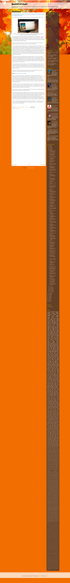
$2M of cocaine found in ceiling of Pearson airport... (52, 164)
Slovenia (57, 536)
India (48, 438)
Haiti (57, 508)
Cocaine (52, 490)
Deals (55, 368)
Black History (49, 463)
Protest (57, 383)
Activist (53, 521)
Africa (55, 320)
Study (48, 446)
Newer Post (14, 164)
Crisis (53, 315)
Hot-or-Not (48, 393)
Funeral (56, 492)
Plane (52, 444)
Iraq (47, 483)
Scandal (56, 322)
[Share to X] (32, 107)
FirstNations (52, 492)
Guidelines (56, 548)
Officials (53, 511)
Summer (54, 565)
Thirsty (48, 409)
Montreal (48, 394)
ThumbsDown (55, 356)
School (52, 421)
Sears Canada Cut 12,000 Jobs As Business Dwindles (53, 92)
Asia (55, 336)
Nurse (57, 485)
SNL (55, 515)
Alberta (53, 384)
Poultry (48, 559)
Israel (56, 493)
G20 (56, 507)
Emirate (52, 546)
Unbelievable (56, 353)
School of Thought (54, 377)
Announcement (55, 344)
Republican (49, 515)
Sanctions (52, 562)
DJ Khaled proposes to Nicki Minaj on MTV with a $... (52, 273)
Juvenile (48, 369)
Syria (48, 461)
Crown (51, 525)
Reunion (52, 561)
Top (47, 378)
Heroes (48, 425)
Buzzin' (53, 361)
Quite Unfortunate (53, 349)
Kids (52, 494)
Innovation (48, 406)
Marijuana (51, 495)
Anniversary (56, 501)
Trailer (54, 567)
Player (56, 454)
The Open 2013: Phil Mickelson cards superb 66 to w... (52, 243)
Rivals (50, 387)
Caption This (49, 348)
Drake (48, 437)
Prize (54, 513)
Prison (52, 445)
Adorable (56, 500)
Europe (48, 331)
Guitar (54, 508)
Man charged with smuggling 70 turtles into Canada (52, 216)
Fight (50, 464)
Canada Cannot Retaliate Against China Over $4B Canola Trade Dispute (52, 55)
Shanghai (56, 563)
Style (50, 565)
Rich (53, 535)
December (51, 491)
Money (57, 422)
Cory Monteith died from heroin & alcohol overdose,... (52, 228)
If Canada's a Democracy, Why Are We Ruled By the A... (52, 191)
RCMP (56, 434)
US (57, 314)
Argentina (56, 539)
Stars (52, 517)
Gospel (53, 548)
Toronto (48, 336)
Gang (49, 529)
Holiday (56, 458)
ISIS (52, 393)
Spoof (48, 487)
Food (56, 452)
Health (56, 316)
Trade (56, 461)
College (51, 543)
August (50, 286)
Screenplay (51, 536)
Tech (51, 334)
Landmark (55, 402)
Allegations (49, 389)
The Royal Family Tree (52, 253)
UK (50, 329)
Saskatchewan (51, 417)
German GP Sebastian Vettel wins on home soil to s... (52, 170)
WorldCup (49, 358)
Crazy (55, 358)
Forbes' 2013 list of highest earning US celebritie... (52, 249)
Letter (56, 494)
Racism (48, 514)
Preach (54, 559)
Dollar (52, 482)
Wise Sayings (56, 397)
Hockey (48, 381)
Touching (49, 344)
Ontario (55, 370)
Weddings (48, 431)
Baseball (48, 457)
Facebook (49, 452)
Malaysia (54, 532)
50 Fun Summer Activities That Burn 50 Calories (52, 194)
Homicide (56, 529)
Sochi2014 (55, 486)
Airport (53, 501)
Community (49, 504)
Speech (56, 498)
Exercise (57, 546)
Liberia (48, 495)
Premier (57, 559)
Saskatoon (48, 478)
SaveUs (55, 359)
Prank (48, 513)
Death (53, 404)
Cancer (48, 427)
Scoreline (55, 445)
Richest (54, 561)
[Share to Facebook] (33, 107)
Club (52, 503)
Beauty (57, 364)
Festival (56, 433)
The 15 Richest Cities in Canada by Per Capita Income (55, 71)
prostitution (49, 521)
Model (52, 425)
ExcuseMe (56, 354)
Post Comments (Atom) (30, 167)
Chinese (50, 428)
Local (56, 531)
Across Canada (50, 322)
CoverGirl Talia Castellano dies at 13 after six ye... (52, 225)
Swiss (51, 566)
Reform (56, 514)
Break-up (56, 457)
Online (54, 443)
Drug (57, 482)
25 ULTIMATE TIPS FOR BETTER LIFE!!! (52, 161)
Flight (48, 507)
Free (55, 528)
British (56, 414)
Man (54, 422)
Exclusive (48, 373)
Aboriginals (55, 470)
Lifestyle (48, 335)
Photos (53, 394)
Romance (57, 561)
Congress (56, 490)
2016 (49, 296)
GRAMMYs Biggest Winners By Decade (52, 268)
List (53, 403)
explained (14, 36)
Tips (50, 343)
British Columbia (54, 381)
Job (57, 428)
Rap (52, 514)
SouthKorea (52, 516)
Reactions (48, 455)
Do (56, 436)
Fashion (54, 332)
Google (50, 474)
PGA (56, 511)
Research (48, 374)
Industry (52, 459)
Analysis (57, 423)
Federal (52, 420)
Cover (54, 472)
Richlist (56, 477)
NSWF (48, 554)
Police (50, 368)
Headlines (49, 321)
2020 (49, 301)
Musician (52, 438)
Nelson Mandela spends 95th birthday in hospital (52, 231)
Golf (52, 458)
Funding (53, 464)
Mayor (56, 484)
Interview (52, 395)
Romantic (56, 535)
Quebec (55, 382)
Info (56, 404)
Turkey (54, 537)
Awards (48, 337)
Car (47, 422)
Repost (48, 377)
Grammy (50, 465)
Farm (53, 527)
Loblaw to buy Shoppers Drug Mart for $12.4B (52, 206)
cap (48, 569)
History (50, 388)
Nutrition (52, 426)
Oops (56, 379)
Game (56, 437)
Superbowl (56, 446)
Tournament (54, 409)
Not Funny (52, 379)
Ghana (57, 547)
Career (52, 378)
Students (57, 469)
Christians (53, 481)
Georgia (48, 508)
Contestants (53, 544)
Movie (56, 425)
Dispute (55, 432)
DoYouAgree (49, 382)
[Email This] (30, 107)
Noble (57, 495)
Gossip (53, 385)
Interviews (49, 359)
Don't (48, 333)
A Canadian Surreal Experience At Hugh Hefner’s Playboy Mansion (53, 130)
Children (53, 436)
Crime (56, 401)
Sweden (48, 566)
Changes (55, 440)
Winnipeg (49, 370)
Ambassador (49, 471)
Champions (52, 427)
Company (48, 441)
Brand (52, 457)
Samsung (52, 498)
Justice (48, 434)
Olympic (50, 443)
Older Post (43, 164)
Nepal (51, 554)
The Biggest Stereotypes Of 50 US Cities (52, 213)
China (50, 424)
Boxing (56, 421)
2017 (49, 297)
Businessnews (49, 410)
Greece (53, 474)
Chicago (49, 481)
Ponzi (53, 558)
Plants (48, 558)
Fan (51, 527)
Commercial (55, 503)
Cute (52, 441)
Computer (53, 524)
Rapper (50, 391)
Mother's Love (51, 240)
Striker (48, 565)
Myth (55, 495)
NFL (57, 386)
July (50, 149)
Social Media (55, 337)
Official (57, 533)
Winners (51, 462)
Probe (56, 513)
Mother (48, 415)
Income (53, 493)
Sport (48, 316)
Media (56, 393)
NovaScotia (53, 485)
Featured (18, 108)
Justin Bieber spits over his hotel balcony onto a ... (52, 284)
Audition (57, 540)
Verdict (48, 366)
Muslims (54, 533)
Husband (50, 449)
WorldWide (55, 355)
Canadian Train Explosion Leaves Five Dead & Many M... (52, 175)
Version (57, 537)
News (57, 323)
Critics (53, 505)
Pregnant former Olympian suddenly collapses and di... (52, 236)
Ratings (51, 535)
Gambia (55, 547)
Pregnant (55, 444)
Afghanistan (49, 501)
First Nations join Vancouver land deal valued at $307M (55, 98)
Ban (51, 418)
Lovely (55, 369)
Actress (48, 396)
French (54, 507)
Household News (49, 402)
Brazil (56, 463)
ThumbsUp (49, 372)
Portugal (56, 558)
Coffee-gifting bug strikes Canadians (52, 279)
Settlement (52, 563)
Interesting (49, 340)
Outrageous (49, 342)
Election (56, 374)
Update (56, 311)
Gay (55, 363)
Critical (49, 505)
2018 (49, 298)
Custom (56, 505)
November (51, 290)
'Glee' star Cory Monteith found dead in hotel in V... (52, 197)
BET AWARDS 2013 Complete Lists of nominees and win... (52, 151)
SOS (54, 339)
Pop (52, 434)
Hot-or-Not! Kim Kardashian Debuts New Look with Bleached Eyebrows (53, 136)
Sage (52, 450)
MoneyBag (56, 348)
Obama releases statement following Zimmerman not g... (52, 200)
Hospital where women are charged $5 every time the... (52, 222)
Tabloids (55, 365)
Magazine (50, 386)
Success (51, 537)
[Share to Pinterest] (34, 107)
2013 (49, 145)
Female (56, 506)
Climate (49, 503)
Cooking (57, 544)
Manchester (55, 552)
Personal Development (55, 390)
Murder (48, 426)
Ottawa (51, 363)
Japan (54, 483)
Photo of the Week (50, 375)
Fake (49, 492)
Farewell (53, 362)
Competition (50, 412)
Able (53, 387)
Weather (48, 439)
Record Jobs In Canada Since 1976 (52, 52)
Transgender (53, 488)
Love (50, 355)
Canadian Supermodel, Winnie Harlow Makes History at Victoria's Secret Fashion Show (55, 114)
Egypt (49, 448)
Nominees (48, 454)
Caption (54, 447)
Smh (48, 516)
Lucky (54, 551)
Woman (55, 405)
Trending (49, 356)
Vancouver (55, 388)
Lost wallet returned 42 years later (52, 233)
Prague (51, 559)
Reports (53, 341)
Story (56, 430)
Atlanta (50, 540)
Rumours (53, 400)
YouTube (52, 500)
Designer (57, 525)
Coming (57, 543)
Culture (54, 525)
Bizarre (55, 389)
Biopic (49, 502)
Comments (54, 366)
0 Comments (26, 107)
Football (57, 384)
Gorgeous (49, 548)
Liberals (53, 475)
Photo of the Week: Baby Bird (52, 265)
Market (54, 418)
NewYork (55, 449)
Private (51, 513)
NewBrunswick (55, 554)
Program (56, 468)
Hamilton (48, 493)
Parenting (48, 468)
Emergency (48, 546)
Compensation (49, 524)
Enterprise (53, 448)
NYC (56, 438)
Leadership (49, 531)
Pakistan (53, 454)
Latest (56, 550)
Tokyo (48, 567)
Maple (56, 475)
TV (53, 411)
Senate (55, 562)
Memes (54, 383)
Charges (57, 427)
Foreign (48, 473)
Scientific (56, 455)
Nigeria (56, 467)
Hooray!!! (48, 459)
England (48, 506)
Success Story (49, 380)
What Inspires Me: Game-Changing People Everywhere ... (52, 256)
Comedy (48, 458)
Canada (49, 311)
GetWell (57, 473)
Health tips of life (51, 189)
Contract (57, 524)
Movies (54, 386)
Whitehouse (49, 470)
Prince (48, 445)
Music (55, 327)
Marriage (54, 330)
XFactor (48, 520)
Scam (48, 536)
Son (52, 430)
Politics (50, 354)
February (56, 527)
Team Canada (52, 461)
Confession (56, 504)
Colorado (54, 543)
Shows (52, 486)
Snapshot (49, 320)
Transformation (55, 518)
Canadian (49, 314)
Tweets (57, 488)
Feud (48, 528)
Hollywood (49, 360)
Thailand (56, 566)
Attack (55, 396)
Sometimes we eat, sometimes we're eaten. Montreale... (52, 179)
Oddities (53, 333)
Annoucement (55, 471)
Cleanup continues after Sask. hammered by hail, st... (52, 208)
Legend (48, 353)
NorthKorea (49, 485)
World (56, 380)
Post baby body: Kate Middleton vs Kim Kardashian (52, 262)
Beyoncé (50, 447)
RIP (57, 326)
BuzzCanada (19, 4)
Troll (56, 417)
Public (53, 497)
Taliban (50, 479)
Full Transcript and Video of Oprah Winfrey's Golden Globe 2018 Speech (54, 84)
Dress (55, 482)
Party (48, 444)
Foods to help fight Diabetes (52, 181)
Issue (56, 420)
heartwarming (56, 520)
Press (48, 414)
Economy (54, 352)
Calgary (55, 410)
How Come (52, 338)
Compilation (55, 392)
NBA (57, 362)
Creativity (55, 412)
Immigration (49, 383)
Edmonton (48, 442)
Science (48, 408)
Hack (53, 465)
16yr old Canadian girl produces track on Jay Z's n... (52, 187)
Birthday (48, 451)
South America (54, 408)
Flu (50, 507)
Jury (57, 442)
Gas (51, 529)
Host (56, 474)
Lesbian (48, 551)
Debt (49, 482)
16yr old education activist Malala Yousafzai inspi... (52, 203)
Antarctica (48, 539)
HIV (53, 529)
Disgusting (55, 424)
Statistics (57, 375)
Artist (48, 540)
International (49, 350)
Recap (56, 497)
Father (52, 433)
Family (48, 332)
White (53, 439)
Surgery (56, 450)
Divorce (48, 433)
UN (47, 462)
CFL (57, 502)
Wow (55, 334)
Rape (48, 469)
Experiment (48, 527)
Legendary (53, 531)
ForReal (48, 413)
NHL (56, 403)
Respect (48, 498)
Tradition (51, 567)
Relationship (53, 419)
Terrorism (56, 328)
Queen (48, 535)
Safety (57, 515)
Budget (55, 480)
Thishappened (55, 487)
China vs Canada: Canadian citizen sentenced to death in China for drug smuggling (52, 61)
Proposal (48, 477)
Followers (52, 547)
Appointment (52, 539)
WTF (48, 371)
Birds (48, 480)
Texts (53, 566)
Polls (50, 558)
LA (54, 494)
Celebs (16, 108)
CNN (57, 480)
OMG (55, 357)
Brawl (53, 463)
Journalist (48, 494)
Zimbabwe (52, 520)
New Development (54, 376)
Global (55, 343)
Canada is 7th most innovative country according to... (52, 271)
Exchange (52, 506)
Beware (56, 398)
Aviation (50, 392)
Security (54, 536)
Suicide (52, 446)
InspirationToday (50, 364)
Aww (48, 418)
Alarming (54, 335)
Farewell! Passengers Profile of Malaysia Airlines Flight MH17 (55, 122)
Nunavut (53, 555)
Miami (51, 533)
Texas (57, 517)
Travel (56, 479)
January (51, 483)
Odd (56, 426)
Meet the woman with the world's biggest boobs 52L (55, 106)
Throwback (48, 488)
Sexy (49, 486)
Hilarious (55, 373)
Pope (52, 468)
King (53, 484)
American (57, 439)
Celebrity (57, 451)
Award (50, 435)
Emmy (54, 546)
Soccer (57, 342)
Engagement (56, 491)
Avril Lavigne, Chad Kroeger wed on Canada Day (52, 158)
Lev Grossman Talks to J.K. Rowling (20, 73)
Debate (55, 372)
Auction (53, 540)
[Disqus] (28, 123)
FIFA (48, 464)
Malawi (51, 552)
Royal (52, 455)
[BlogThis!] (31, 107)
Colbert (48, 543)
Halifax (56, 465)
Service (49, 563)
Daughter (50, 432)
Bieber (48, 472)
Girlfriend (53, 442)
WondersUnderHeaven (55, 415)
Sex (57, 333)
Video (54, 319)
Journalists (53, 550)
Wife (53, 431)
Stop (54, 469)
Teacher (51, 487)
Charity (51, 472)
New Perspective (51, 467)
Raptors (53, 477)
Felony (49, 547)
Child (57, 447)
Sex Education (51, 460)
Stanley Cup (56, 478)
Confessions (48, 544)
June (50, 148)
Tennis (52, 414)
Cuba (48, 491)
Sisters (53, 478)
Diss (52, 374)
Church (57, 481)
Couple (54, 391)
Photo (48, 319)
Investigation (49, 475)
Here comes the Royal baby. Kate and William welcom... (52, 251)
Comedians (56, 387)
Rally (56, 395)
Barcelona (56, 521)
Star (56, 406)
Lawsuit (57, 385)
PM (56, 443)
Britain (54, 502)
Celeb (53, 416)
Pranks (48, 450)
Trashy (53, 423)
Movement (50, 510)
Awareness (49, 328)
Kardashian (49, 484)
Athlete (53, 351)
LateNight (48, 390)
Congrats (48, 384)
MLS (57, 551)
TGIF (55, 517)
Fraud (50, 385)
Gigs (51, 422)
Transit (57, 567)
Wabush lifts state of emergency (52, 211)
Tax (53, 479)
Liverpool (52, 551)
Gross (51, 508)
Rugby (49, 562)
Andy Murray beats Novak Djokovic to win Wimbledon (52, 167)
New (55, 321)
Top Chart (52, 323)
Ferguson (54, 428)
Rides (52, 515)
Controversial (53, 318)
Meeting (48, 533)
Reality (53, 406)
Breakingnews (49, 397)
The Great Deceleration (52, 266)
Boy (51, 502)
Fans (57, 448)
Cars (49, 490)
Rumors (50, 411)
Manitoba (52, 401)
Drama (56, 441)
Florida (54, 452)
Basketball (50, 398)
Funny (51, 327)
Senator (57, 562)
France (53, 528)
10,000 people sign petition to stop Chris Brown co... (52, 219)
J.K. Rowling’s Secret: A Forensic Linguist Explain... (52, 239)
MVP (48, 552)
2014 (49, 293)
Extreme (57, 416)
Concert (53, 504)
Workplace (55, 462)
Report (56, 429)
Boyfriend (51, 480)
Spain (49, 537)
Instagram (54, 399)
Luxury (48, 532)
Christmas (56, 411)
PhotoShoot (49, 405)
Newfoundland (56, 459)
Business (48, 404)
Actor (49, 416)
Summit (57, 565)
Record (50, 365)
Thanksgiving (50, 518)
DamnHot (57, 431)
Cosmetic (48, 525)
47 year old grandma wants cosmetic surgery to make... (52, 281)
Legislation (49, 403)
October (50, 289)
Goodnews (54, 371)
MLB (51, 532)
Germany (57, 464)
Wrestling (48, 500)
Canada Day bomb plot (52, 156)
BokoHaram (53, 451)
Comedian (48, 399)
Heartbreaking (54, 413)
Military (50, 357)
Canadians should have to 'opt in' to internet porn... (52, 259)
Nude (48, 421)
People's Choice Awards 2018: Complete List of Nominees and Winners (52, 64)
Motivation (56, 340)
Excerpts (52, 437)
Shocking (56, 460)
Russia (48, 430)
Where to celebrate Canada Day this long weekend (52, 154)
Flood (50, 528)
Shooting (51, 469)
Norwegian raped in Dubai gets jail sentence (52, 246)
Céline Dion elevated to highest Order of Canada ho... (52, 276)
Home (29, 164)
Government (52, 326)
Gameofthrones (53, 473)
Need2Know (51, 429)
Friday (57, 528)
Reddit (49, 561)
